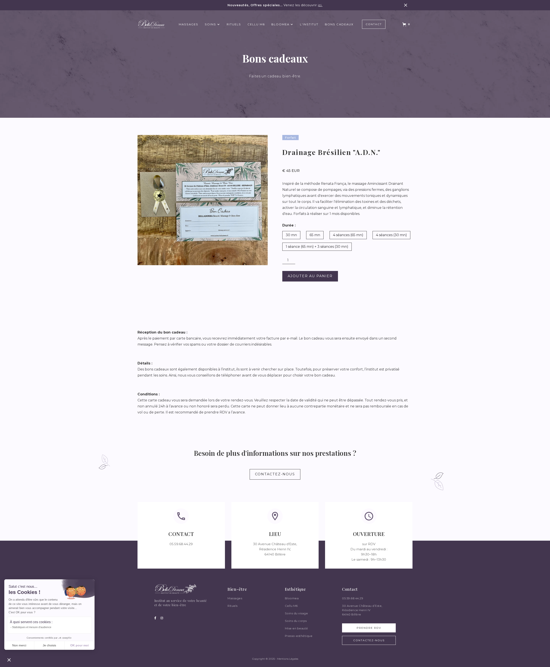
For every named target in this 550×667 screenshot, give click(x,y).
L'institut (309, 24)
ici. (320, 5)
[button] (212, 24)
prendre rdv (369, 627)
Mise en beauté (296, 628)
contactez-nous (275, 474)
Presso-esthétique (299, 636)
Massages (188, 24)
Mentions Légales (287, 658)
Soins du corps (296, 621)
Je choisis (49, 645)
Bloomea (292, 598)
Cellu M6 (256, 24)
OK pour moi (79, 645)
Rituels (234, 24)
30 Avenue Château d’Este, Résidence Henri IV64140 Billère (362, 610)
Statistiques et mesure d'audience (31, 627)
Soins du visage (296, 613)
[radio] (291, 235)
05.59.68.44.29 (352, 598)
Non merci (19, 645)
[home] (151, 24)
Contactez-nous (369, 640)
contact (374, 24)
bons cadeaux (339, 24)
